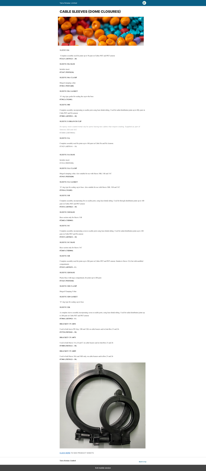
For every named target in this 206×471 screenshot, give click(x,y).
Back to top (142, 462)
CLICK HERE (65, 453)
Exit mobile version (103, 468)
